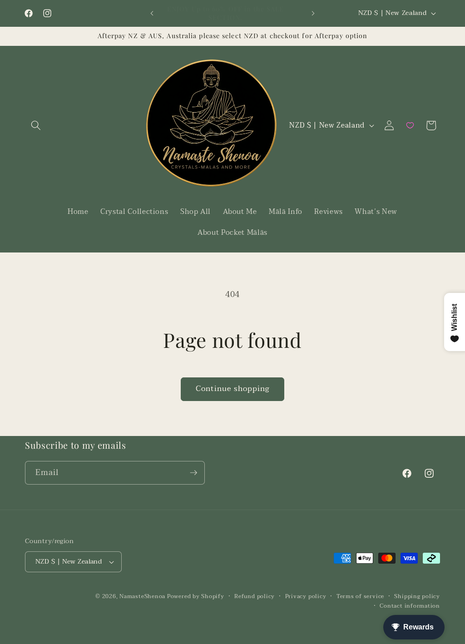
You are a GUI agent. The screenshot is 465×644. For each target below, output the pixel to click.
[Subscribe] (193, 473)
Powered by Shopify (195, 596)
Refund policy (254, 596)
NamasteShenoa (142, 596)
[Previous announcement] (152, 13)
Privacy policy (305, 596)
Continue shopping (233, 388)
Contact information (410, 606)
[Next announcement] (313, 13)
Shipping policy (417, 596)
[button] (36, 125)
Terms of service (360, 596)
